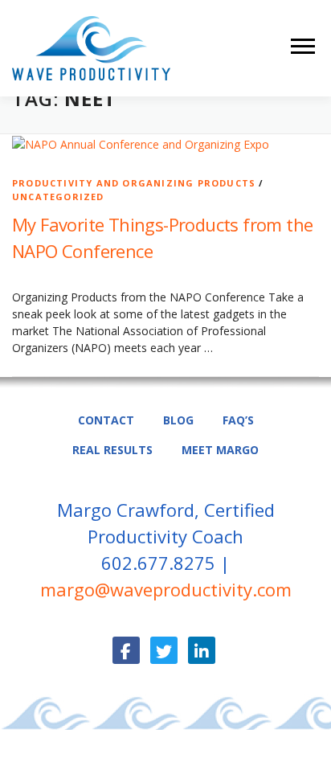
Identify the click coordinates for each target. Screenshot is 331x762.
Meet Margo (220, 449)
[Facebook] (126, 650)
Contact (106, 420)
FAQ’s (238, 420)
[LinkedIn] (201, 650)
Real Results (112, 449)
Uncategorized (58, 196)
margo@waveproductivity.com (166, 589)
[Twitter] (164, 650)
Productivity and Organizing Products (133, 183)
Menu (305, 46)
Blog (178, 420)
